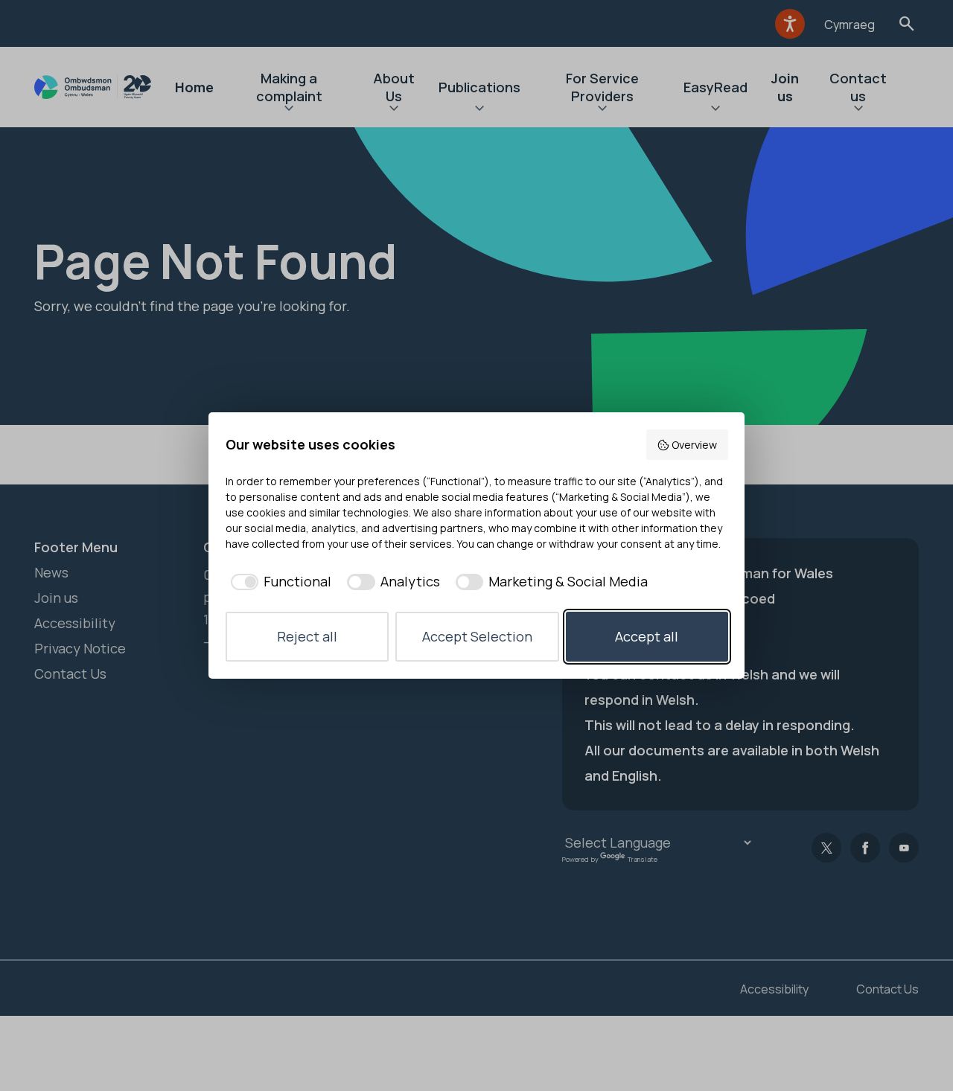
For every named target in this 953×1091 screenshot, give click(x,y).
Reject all (307, 636)
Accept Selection (477, 636)
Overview (694, 445)
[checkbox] (279, 582)
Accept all (646, 636)
